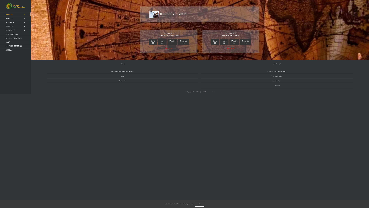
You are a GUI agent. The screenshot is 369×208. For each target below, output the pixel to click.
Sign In (123, 64)
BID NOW (168, 48)
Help (122, 76)
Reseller (277, 85)
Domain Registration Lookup (277, 71)
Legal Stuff (277, 81)
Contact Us (122, 81)
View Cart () (277, 64)
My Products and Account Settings (122, 71)
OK (199, 204)
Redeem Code (277, 76)
